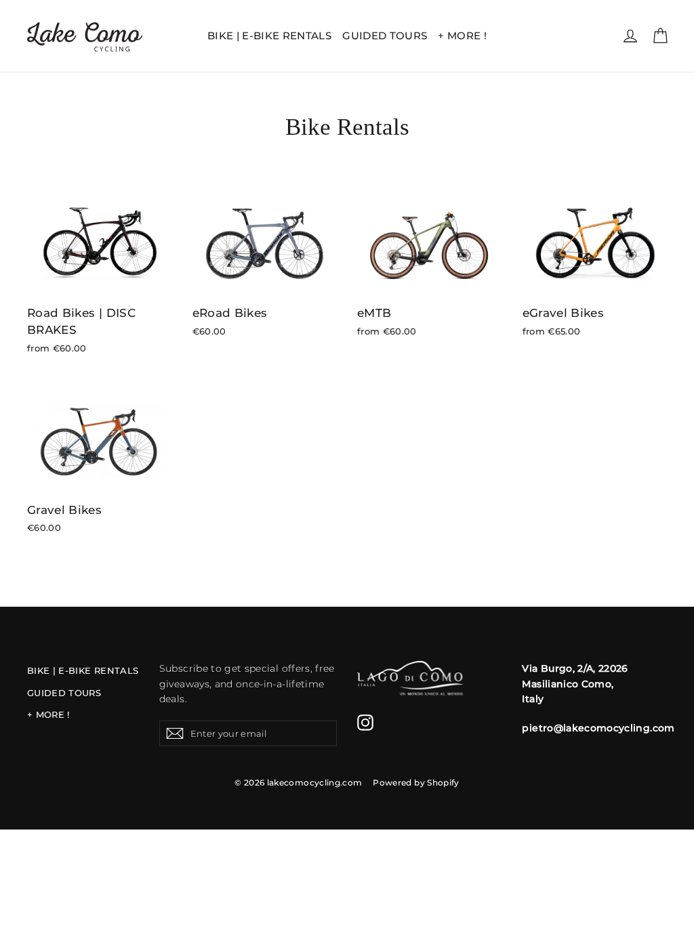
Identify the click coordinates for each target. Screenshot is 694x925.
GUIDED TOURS (384, 35)
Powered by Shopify (416, 782)
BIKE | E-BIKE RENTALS (269, 35)
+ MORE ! (462, 35)
